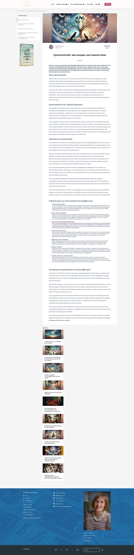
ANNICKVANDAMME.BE (30, 519)
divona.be (59, 47)
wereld (62, 83)
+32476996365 (59, 501)
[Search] (102, 550)
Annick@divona (59, 46)
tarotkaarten (55, 124)
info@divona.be (60, 503)
